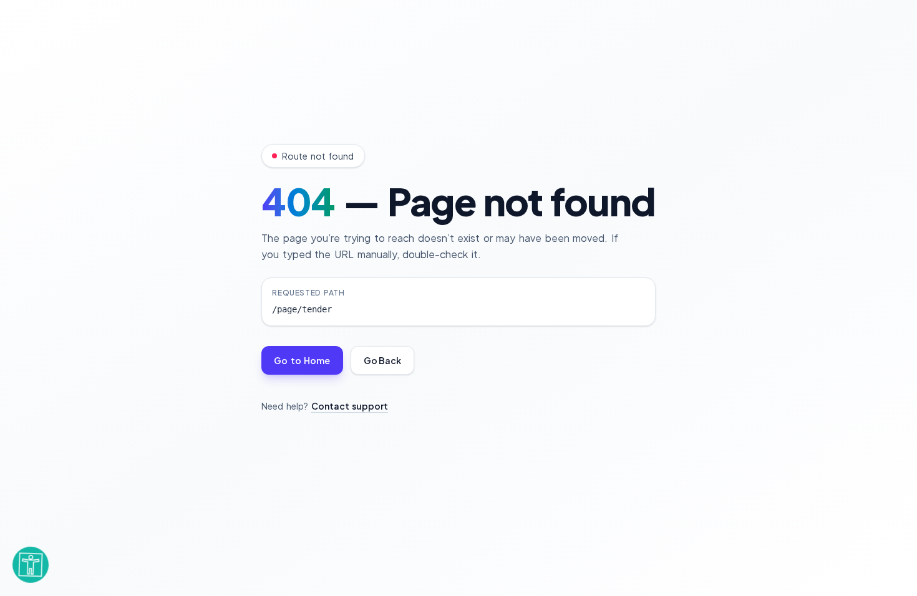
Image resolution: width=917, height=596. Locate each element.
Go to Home (302, 360)
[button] (31, 563)
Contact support (350, 405)
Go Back (382, 360)
